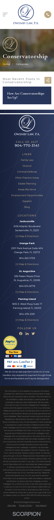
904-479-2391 (27, 314)
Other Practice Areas (27, 177)
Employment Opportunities (27, 195)
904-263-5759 (27, 258)
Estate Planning (27, 183)
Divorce (27, 165)
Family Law (27, 160)
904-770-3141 (27, 145)
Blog (27, 207)
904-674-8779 (27, 286)
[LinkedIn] (27, 333)
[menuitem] (12, 505)
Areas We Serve (27, 189)
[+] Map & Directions (27, 236)
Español (27, 201)
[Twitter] (33, 333)
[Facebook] (20, 333)
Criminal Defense (27, 171)
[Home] (26, 14)
